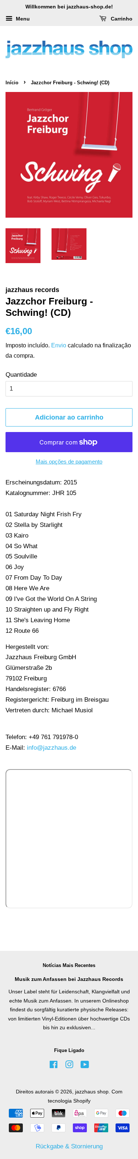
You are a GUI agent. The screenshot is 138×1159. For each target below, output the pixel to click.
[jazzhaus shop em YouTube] (85, 1066)
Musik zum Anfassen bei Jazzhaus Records (69, 979)
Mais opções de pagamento (69, 461)
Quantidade (21, 374)
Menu (22, 19)
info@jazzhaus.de (51, 747)
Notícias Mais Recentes (69, 965)
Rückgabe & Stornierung (69, 1146)
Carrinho (120, 19)
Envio (58, 345)
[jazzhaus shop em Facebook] (53, 1066)
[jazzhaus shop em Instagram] (69, 1066)
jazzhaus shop (92, 1092)
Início (12, 82)
